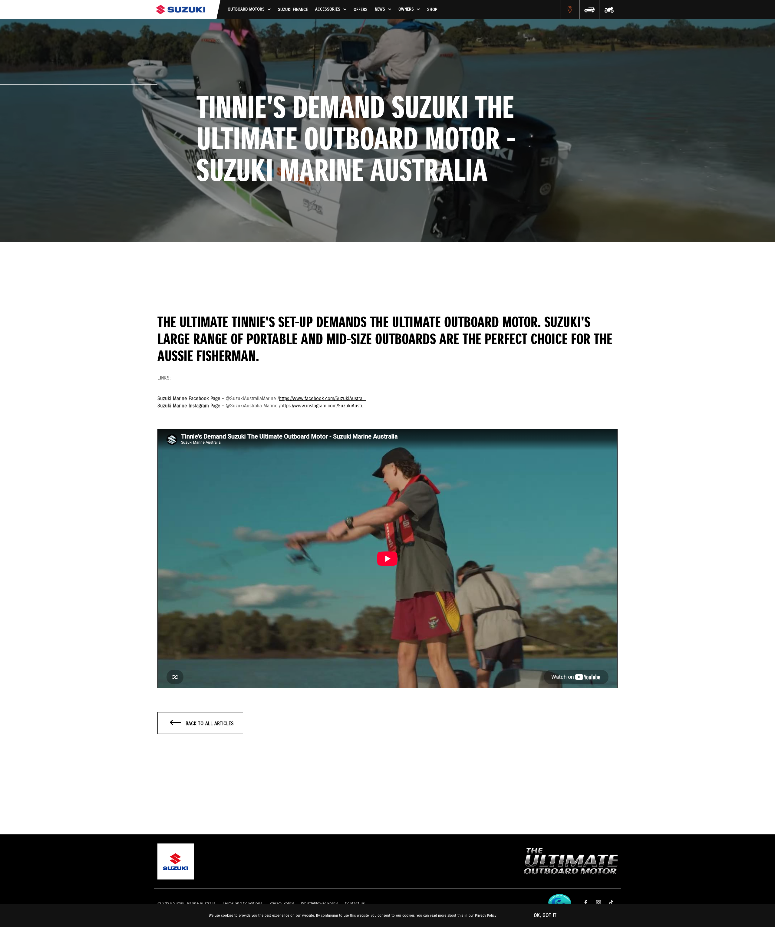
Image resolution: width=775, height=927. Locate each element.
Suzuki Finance (293, 9)
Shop (432, 9)
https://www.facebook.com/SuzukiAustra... (322, 399)
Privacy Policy (485, 915)
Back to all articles (209, 724)
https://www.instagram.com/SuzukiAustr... (323, 406)
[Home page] (180, 9)
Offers (361, 9)
